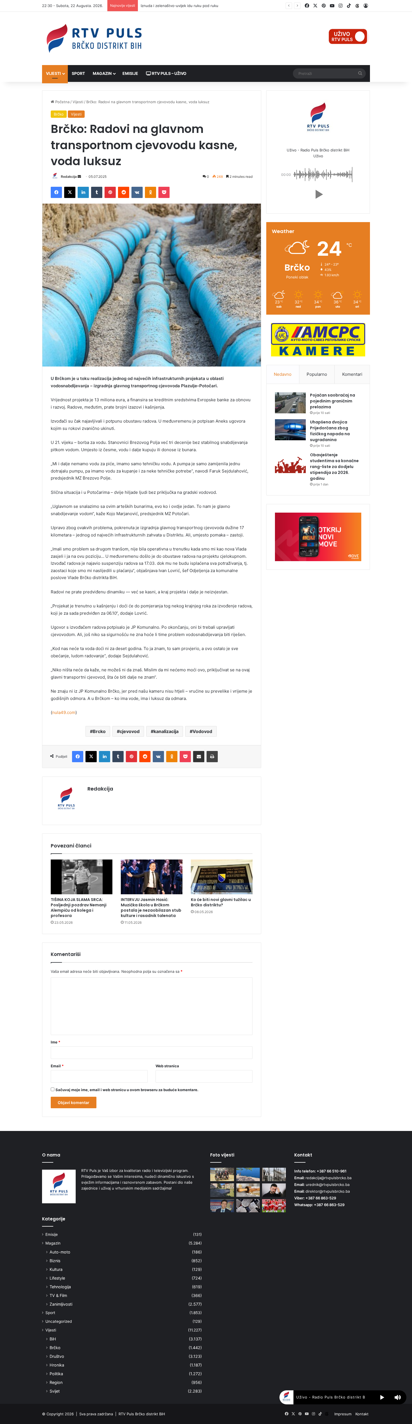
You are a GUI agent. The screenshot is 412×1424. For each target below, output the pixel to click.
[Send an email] (79, 176)
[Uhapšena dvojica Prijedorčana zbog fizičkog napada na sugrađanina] (290, 429)
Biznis (55, 1260)
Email (57, 1066)
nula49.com (63, 712)
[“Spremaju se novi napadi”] (274, 1190)
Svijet (55, 1391)
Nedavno (282, 374)
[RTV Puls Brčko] (94, 38)
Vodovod (202, 731)
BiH (53, 1339)
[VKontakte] (137, 192)
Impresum (342, 1414)
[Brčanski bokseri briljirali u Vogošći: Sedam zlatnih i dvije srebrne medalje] (222, 1174)
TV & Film (58, 1295)
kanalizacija (166, 731)
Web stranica (167, 1066)
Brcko (99, 731)
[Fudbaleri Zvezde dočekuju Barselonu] (274, 1206)
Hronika (57, 1365)
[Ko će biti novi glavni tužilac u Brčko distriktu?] (222, 877)
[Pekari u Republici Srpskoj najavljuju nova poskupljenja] (248, 1190)
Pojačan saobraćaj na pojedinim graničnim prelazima (332, 401)
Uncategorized (58, 1321)
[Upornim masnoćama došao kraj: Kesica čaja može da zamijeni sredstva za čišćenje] (248, 1206)
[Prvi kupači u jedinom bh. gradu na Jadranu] (248, 1174)
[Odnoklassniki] (150, 192)
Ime (55, 1042)
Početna (62, 102)
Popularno (317, 374)
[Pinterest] (110, 192)
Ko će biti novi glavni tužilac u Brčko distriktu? (221, 902)
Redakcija (69, 176)
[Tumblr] (96, 192)
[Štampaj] (212, 756)
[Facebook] (56, 192)
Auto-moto (60, 1252)
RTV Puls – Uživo (168, 73)
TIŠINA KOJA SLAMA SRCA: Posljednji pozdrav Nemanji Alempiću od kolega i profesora (79, 907)
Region (56, 1382)
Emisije (130, 73)
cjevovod (130, 731)
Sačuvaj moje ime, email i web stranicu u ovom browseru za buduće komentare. (126, 1089)
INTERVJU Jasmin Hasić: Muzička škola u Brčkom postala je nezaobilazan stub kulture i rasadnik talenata (151, 907)
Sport (78, 73)
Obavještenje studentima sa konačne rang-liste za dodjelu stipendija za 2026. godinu (334, 466)
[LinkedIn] (83, 192)
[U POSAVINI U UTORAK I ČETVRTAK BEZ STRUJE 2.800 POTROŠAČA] (274, 1174)
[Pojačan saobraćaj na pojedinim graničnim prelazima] (290, 402)
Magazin (102, 73)
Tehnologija (60, 1286)
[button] (318, 194)
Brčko (59, 114)
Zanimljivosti (61, 1304)
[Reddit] (123, 192)
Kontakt (362, 1414)
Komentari (352, 374)
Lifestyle (57, 1278)
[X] (69, 192)
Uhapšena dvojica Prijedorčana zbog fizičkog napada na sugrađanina (330, 431)
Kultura (56, 1269)
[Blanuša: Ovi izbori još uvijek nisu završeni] (222, 1206)
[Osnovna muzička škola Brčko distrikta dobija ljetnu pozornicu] (222, 1190)
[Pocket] (164, 192)
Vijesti (53, 73)
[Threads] (357, 5)
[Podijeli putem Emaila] (198, 756)
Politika (56, 1373)
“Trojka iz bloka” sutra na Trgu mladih (173, 5)
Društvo (57, 1356)
